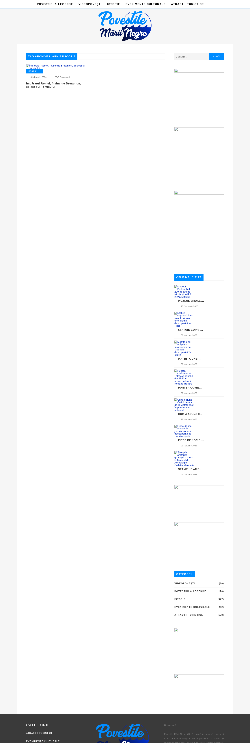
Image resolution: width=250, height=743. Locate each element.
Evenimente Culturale (146, 4)
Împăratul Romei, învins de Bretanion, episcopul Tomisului (53, 85)
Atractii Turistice (187, 4)
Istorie (113, 4)
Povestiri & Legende (55, 4)
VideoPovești (90, 4)
